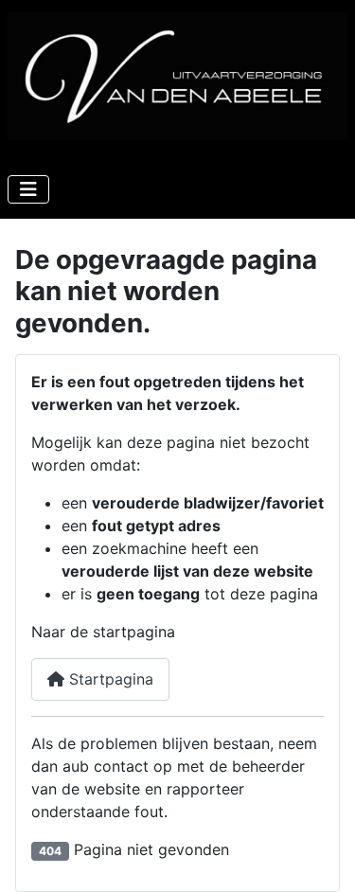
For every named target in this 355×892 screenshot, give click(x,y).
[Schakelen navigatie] (28, 189)
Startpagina (108, 678)
